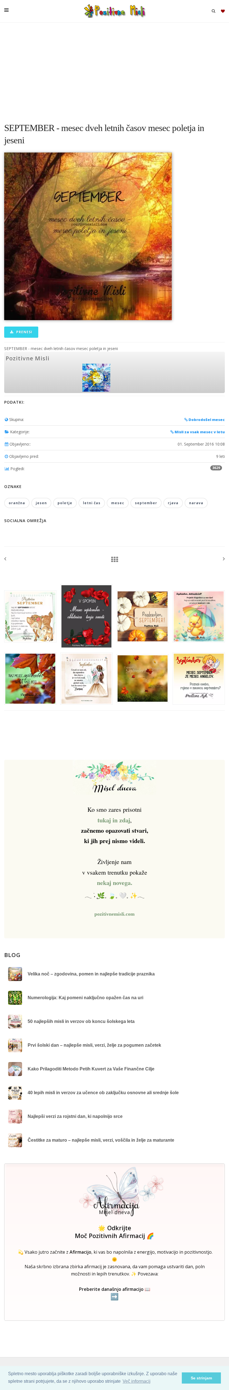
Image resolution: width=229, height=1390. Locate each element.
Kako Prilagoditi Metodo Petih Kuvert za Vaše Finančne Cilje (91, 1069)
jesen (41, 503)
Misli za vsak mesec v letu (199, 431)
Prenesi (23, 332)
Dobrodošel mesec (206, 419)
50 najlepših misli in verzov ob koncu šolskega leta (81, 1021)
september (146, 503)
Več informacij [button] (137, 1381)
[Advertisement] (114, 70)
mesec (117, 503)
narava (196, 503)
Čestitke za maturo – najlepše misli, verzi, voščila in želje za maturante (101, 1140)
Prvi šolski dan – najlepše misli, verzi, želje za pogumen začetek (94, 1045)
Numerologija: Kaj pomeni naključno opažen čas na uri (85, 997)
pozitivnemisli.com (114, 914)
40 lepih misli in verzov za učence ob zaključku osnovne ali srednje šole (103, 1092)
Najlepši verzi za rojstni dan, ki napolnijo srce (75, 1116)
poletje (65, 503)
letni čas (92, 503)
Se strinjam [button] (201, 1378)
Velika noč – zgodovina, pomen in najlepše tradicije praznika (91, 974)
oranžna (17, 503)
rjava (173, 503)
